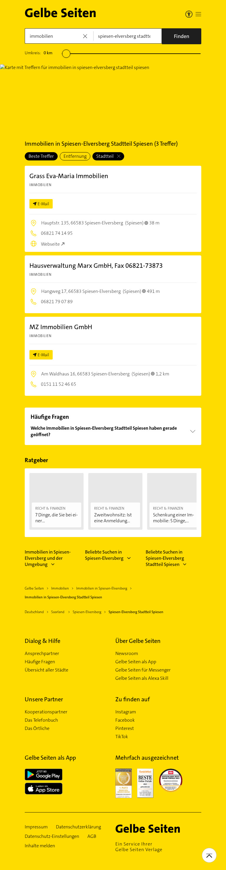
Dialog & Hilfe (42, 641)
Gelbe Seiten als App (135, 662)
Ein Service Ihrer (138, 846)
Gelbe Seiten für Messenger (143, 670)
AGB (91, 836)
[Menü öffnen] (198, 14)
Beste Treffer (41, 156)
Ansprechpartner (42, 653)
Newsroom (126, 653)
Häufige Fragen (40, 662)
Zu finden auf (132, 699)
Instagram (125, 712)
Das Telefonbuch (41, 720)
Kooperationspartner (46, 712)
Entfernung (75, 156)
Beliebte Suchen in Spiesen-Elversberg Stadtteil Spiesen (165, 558)
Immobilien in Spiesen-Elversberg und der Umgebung (48, 558)
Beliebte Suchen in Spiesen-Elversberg (104, 555)
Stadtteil (105, 156)
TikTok (121, 737)
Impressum (36, 827)
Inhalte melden (40, 846)
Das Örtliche (37, 728)
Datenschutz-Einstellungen (52, 836)
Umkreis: (38, 52)
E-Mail (43, 203)
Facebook (125, 720)
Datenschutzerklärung (78, 827)
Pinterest (124, 728)
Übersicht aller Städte (46, 670)
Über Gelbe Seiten (138, 641)
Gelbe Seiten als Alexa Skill (141, 678)
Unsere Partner (44, 699)
